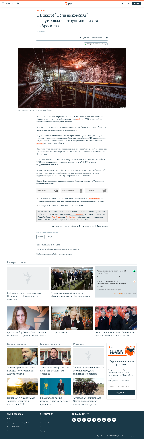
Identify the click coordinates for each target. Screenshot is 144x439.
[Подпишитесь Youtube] (89, 420)
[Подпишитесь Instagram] (99, 420)
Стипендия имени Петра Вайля (19, 423)
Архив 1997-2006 (13, 427)
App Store (56, 217)
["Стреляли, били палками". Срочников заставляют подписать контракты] (88, 386)
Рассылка (43, 427)
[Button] (84, 37)
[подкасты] (129, 3)
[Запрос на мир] (72, 318)
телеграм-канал (77, 214)
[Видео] (122, 3)
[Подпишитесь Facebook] (79, 420)
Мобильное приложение (16, 419)
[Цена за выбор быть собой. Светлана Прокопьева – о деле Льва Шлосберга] (28, 318)
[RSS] (104, 420)
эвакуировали (94, 198)
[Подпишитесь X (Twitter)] (84, 420)
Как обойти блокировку (48, 423)
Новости (40, 10)
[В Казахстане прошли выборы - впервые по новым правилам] (55, 386)
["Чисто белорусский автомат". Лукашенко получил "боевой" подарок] (72, 278)
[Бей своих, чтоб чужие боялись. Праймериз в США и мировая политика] (28, 278)
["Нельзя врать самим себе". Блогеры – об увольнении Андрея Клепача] (22, 356)
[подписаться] (114, 420)
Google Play (70, 217)
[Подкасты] (109, 420)
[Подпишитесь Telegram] (94, 420)
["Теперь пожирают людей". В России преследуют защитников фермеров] (88, 356)
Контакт (10, 431)
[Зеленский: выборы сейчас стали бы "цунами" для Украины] (55, 356)
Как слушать (44, 419)
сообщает (80, 119)
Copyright (43, 431)
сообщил (40, 143)
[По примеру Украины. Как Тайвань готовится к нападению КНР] (22, 386)
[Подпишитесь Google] (74, 420)
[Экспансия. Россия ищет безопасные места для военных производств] (116, 318)
